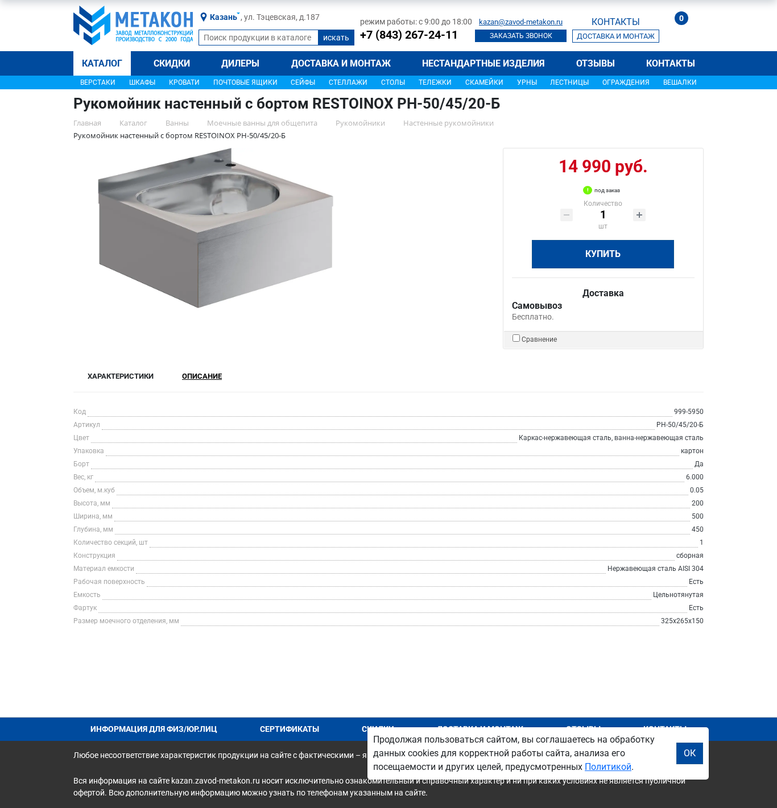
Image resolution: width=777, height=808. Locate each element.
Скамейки (484, 82)
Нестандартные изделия (483, 63)
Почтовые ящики (245, 82)
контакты (616, 21)
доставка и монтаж (616, 36)
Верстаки (97, 82)
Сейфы (303, 82)
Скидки (172, 63)
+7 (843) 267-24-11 (409, 35)
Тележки (435, 82)
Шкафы (142, 82)
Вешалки (680, 82)
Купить (603, 253)
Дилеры (240, 63)
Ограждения (626, 82)
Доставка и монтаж (341, 63)
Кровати (184, 82)
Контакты (670, 63)
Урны (527, 82)
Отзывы (595, 63)
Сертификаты (289, 729)
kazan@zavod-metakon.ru (521, 22)
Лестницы (569, 82)
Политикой (608, 766)
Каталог (102, 63)
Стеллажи (348, 82)
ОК (690, 753)
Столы (393, 82)
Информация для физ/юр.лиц (153, 729)
